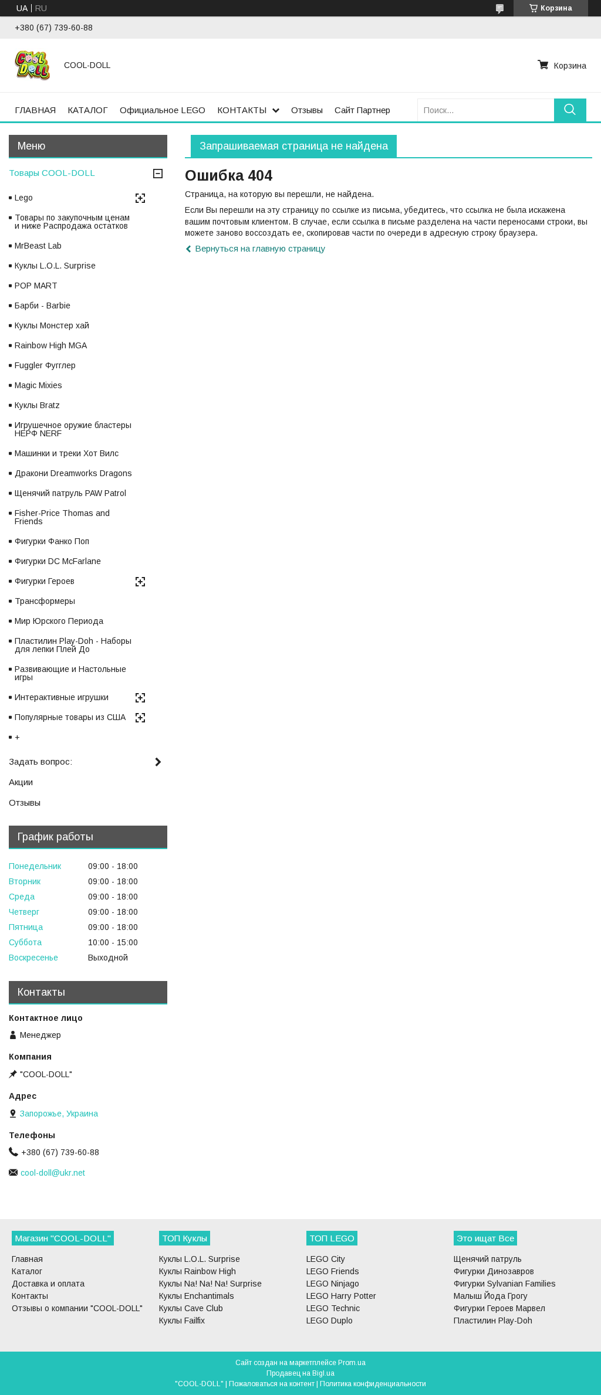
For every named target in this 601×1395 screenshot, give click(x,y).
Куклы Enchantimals (196, 1296)
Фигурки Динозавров (494, 1271)
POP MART (36, 285)
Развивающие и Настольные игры (70, 673)
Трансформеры (45, 601)
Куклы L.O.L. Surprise (55, 265)
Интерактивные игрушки (62, 697)
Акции (21, 782)
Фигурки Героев (45, 581)
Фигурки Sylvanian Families (505, 1283)
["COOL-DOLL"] (32, 65)
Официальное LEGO (162, 110)
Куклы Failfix (182, 1320)
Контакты (30, 1296)
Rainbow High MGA (51, 345)
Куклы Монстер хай (52, 325)
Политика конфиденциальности (373, 1384)
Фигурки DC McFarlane (58, 561)
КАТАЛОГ (87, 110)
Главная (27, 1259)
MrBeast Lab (38, 245)
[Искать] (570, 110)
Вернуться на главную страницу (260, 248)
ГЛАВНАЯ (35, 110)
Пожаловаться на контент (272, 1384)
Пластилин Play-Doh (493, 1320)
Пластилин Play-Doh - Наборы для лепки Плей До (73, 645)
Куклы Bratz (37, 405)
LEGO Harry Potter (341, 1296)
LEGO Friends (332, 1271)
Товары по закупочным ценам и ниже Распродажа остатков (72, 221)
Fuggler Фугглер (45, 365)
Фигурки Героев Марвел (499, 1308)
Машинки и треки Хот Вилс (67, 453)
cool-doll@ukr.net (53, 1172)
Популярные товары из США (70, 717)
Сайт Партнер (362, 110)
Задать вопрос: (40, 761)
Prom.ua (352, 1363)
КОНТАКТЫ (241, 110)
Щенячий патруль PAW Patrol (70, 493)
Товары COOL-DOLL (52, 173)
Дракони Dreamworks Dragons (73, 473)
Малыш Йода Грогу (491, 1296)
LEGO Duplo (329, 1320)
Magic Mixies (38, 385)
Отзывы (307, 110)
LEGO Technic (333, 1308)
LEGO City (325, 1259)
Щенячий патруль (488, 1259)
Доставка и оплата (48, 1283)
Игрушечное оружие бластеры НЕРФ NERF (73, 429)
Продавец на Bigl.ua (300, 1373)
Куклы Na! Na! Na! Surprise (210, 1283)
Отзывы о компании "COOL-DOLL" (77, 1308)
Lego (24, 197)
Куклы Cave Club (191, 1308)
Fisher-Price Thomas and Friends (62, 517)
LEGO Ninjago (332, 1283)
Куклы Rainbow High (197, 1271)
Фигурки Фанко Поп (52, 541)
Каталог (27, 1271)
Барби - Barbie (42, 305)
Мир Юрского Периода (59, 621)
